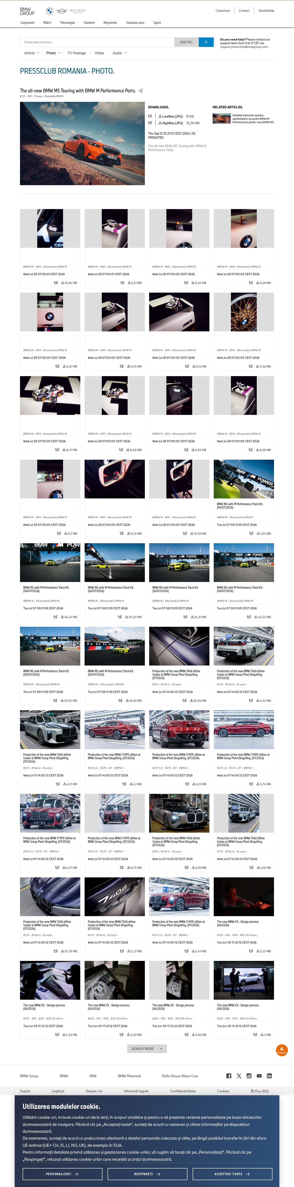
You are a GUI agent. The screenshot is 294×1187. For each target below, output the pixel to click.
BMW (64, 1076)
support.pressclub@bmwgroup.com (244, 47)
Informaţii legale (136, 1091)
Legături (58, 1091)
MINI (93, 1076)
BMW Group (29, 1076)
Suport (25, 1091)
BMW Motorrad (129, 1076)
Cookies (223, 1091)
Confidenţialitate (183, 1091)
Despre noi (94, 1091)
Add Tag (186, 42)
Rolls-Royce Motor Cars (180, 1076)
